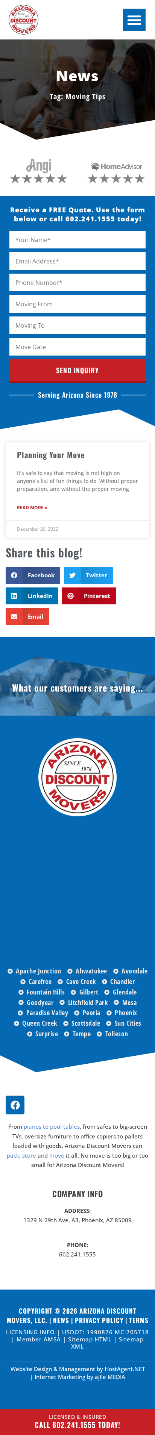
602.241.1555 (77, 1254)
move (56, 1155)
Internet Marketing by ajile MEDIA (80, 1377)
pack (13, 1155)
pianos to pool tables (52, 1126)
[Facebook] (15, 1105)
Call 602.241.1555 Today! (77, 1424)
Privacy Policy (99, 1320)
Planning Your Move (51, 454)
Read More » (32, 507)
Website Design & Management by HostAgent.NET (78, 1369)
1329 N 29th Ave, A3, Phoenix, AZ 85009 (77, 1220)
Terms (139, 1320)
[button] (134, 20)
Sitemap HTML (91, 1339)
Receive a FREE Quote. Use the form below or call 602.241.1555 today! (77, 214)
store (29, 1155)
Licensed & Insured (77, 1416)
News (61, 1320)
